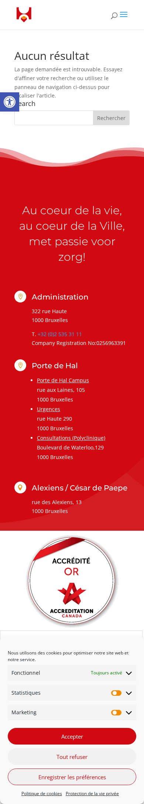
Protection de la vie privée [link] (92, 793)
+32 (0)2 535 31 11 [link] (60, 334)
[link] (9, 102)
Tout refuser (72, 756)
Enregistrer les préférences (72, 777)
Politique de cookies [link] (41, 793)
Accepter (72, 736)
